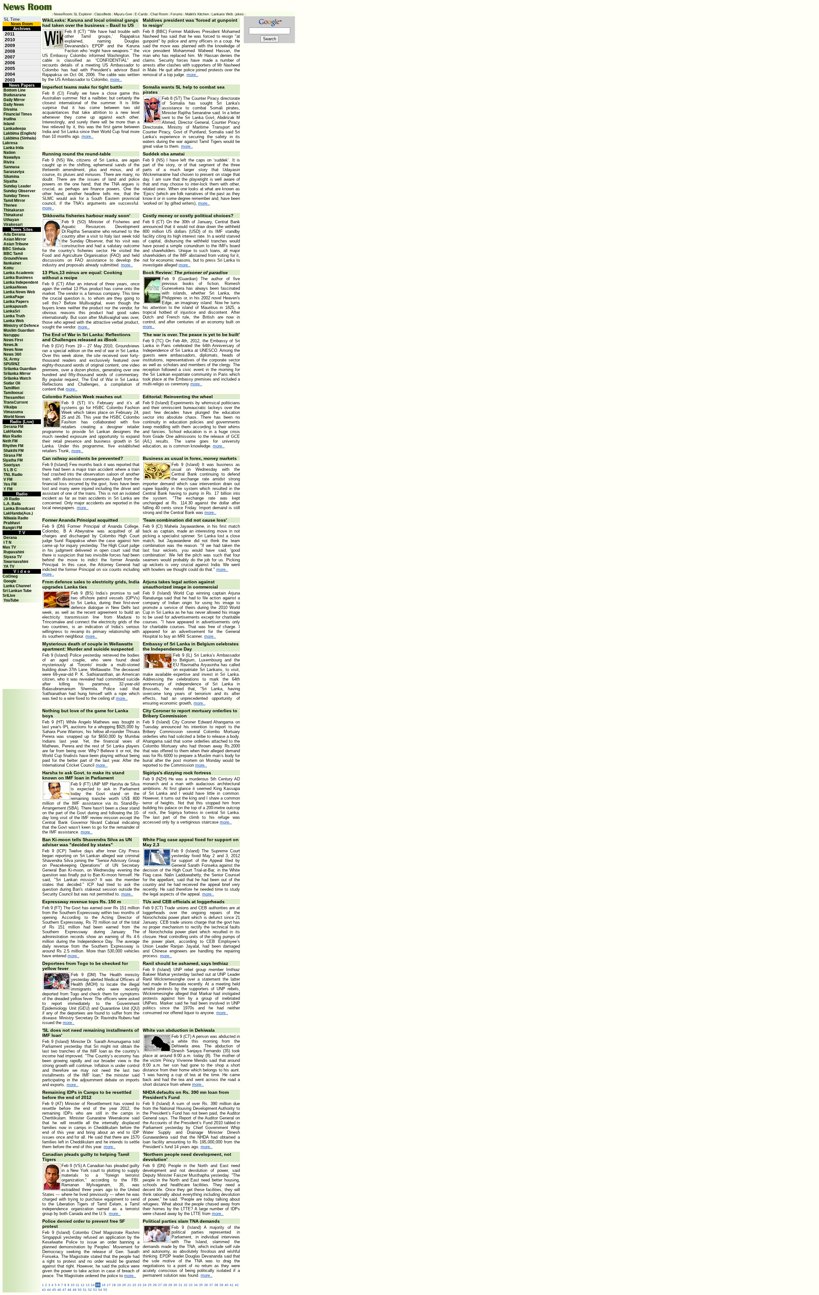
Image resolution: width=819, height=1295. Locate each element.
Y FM (8, 489)
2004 (10, 74)
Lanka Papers (16, 301)
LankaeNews (15, 287)
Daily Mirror (14, 100)
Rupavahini (14, 552)
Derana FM (13, 426)
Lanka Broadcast (19, 508)
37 (211, 1285)
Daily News (14, 104)
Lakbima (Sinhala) (20, 138)
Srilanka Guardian (20, 369)
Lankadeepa (15, 128)
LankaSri (12, 311)
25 (150, 1285)
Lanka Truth (14, 316)
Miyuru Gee (123, 14)
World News (14, 417)
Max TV (9, 547)
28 (165, 1285)
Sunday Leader (17, 186)
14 (93, 1285)
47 (64, 1289)
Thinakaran (14, 210)
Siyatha (10, 181)
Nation (9, 152)
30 (175, 1285)
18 (114, 1285)
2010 (10, 39)
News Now (13, 349)
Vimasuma (13, 412)
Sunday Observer (20, 191)
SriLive (9, 595)
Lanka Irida (14, 148)
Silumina (11, 176)
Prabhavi (12, 523)
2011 (10, 33)
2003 (10, 80)
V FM (8, 479)
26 (155, 1285)
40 (226, 1285)
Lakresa (10, 143)
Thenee (10, 205)
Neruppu (11, 335)
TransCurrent (16, 402)
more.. (116, 79)
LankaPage (14, 297)
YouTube (11, 600)
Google (10, 581)
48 (69, 1289)
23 (139, 1285)
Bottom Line (15, 90)
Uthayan (11, 219)
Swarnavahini (16, 561)
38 (216, 1285)
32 (185, 1285)
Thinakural (13, 215)
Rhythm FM (13, 446)
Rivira (9, 162)
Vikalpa (10, 407)
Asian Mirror (15, 239)
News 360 (12, 354)
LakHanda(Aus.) (18, 513)
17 (109, 1285)
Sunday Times (16, 195)
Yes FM (10, 484)
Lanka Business (18, 277)
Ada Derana (14, 234)
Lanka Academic (19, 273)
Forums (177, 14)
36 (206, 1285)
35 (201, 1285)
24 (145, 1285)
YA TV (9, 566)
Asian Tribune (16, 244)
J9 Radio (12, 499)
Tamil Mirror (14, 200)
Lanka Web (14, 321)
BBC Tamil (13, 253)
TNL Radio (13, 474)
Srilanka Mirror (17, 373)
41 (232, 1285)
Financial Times (18, 114)
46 (59, 1289)
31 (180, 1285)
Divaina (10, 109)
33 (191, 1285)
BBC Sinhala (14, 249)
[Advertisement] (22, 617)
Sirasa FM (13, 455)
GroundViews (16, 258)
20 (124, 1285)
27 (160, 1285)
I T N (7, 542)
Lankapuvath (15, 306)
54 (100, 1289)
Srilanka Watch (17, 378)
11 (77, 1285)
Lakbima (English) (20, 133)
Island (9, 124)
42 (237, 1285)
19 (119, 1285)
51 (85, 1289)
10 (73, 1285)
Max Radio (12, 436)
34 (196, 1285)
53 (95, 1289)
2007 (10, 56)
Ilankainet (12, 263)
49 (74, 1289)
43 (44, 1289)
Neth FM (10, 441)
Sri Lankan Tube (17, 590)
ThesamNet (14, 397)
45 (54, 1289)
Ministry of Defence (21, 325)
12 (82, 1285)
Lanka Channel (17, 586)
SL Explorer (83, 14)
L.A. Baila (12, 503)
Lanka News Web (19, 292)
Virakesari (13, 224)
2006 (10, 62)
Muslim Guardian (19, 330)
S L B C (10, 470)
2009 (10, 45)
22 (134, 1285)
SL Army (12, 359)
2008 (10, 51)
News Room (22, 24)
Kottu (8, 268)
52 (90, 1289)
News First (13, 340)
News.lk (11, 345)
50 (80, 1289)
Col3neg (10, 576)
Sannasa (12, 167)
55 (105, 1289)
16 (104, 1285)
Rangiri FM (12, 527)
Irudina (10, 119)
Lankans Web (222, 14)
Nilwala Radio (16, 518)
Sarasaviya (14, 172)
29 (170, 1285)
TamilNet (12, 388)
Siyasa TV (13, 557)
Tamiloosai (13, 393)
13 (88, 1285)
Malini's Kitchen (197, 14)
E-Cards (141, 14)
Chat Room (159, 14)
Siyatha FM (13, 460)
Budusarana (15, 95)
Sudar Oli (12, 383)
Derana (10, 537)
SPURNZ (12, 364)
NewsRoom (63, 14)
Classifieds (102, 14)
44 (49, 1289)
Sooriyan (12, 465)
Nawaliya (12, 157)
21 (129, 1285)
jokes (239, 14)
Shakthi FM (14, 450)
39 (221, 1285)
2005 (10, 68)
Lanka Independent (21, 282)
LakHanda (13, 431)
